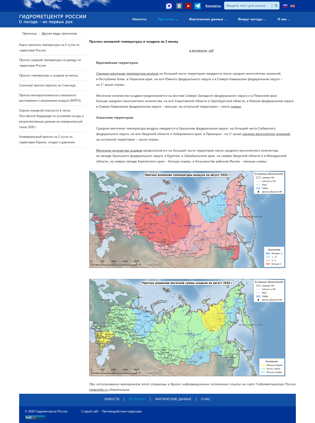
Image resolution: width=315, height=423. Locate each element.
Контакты (213, 6)
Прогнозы (137, 399)
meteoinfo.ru (99, 389)
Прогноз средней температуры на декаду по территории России (50, 62)
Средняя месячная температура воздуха (127, 73)
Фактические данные (173, 399)
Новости (111, 399)
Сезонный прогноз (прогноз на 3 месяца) (47, 85)
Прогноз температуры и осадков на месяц (48, 75)
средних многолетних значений (266, 134)
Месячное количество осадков (119, 150)
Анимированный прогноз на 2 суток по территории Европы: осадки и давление (47, 139)
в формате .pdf (201, 50)
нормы (236, 106)
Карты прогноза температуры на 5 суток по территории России (49, 47)
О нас (206, 399)
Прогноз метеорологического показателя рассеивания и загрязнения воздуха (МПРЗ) (50, 98)
